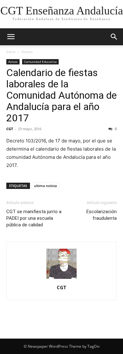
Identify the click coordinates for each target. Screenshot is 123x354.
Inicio (10, 51)
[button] (11, 36)
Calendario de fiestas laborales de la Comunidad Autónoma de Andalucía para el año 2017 (61, 95)
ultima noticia (45, 185)
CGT (9, 128)
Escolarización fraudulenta (101, 215)
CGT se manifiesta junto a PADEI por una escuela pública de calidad (34, 218)
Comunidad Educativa (40, 61)
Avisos (27, 51)
